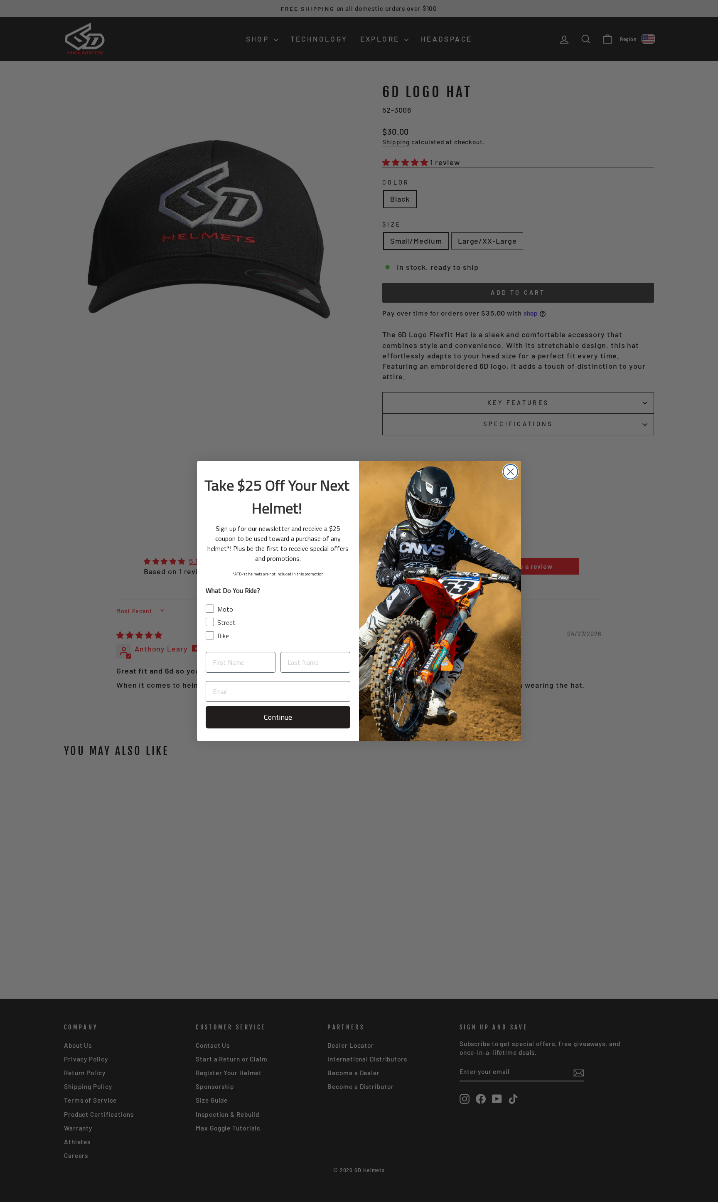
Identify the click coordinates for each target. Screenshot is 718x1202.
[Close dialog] (510, 471)
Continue (278, 717)
